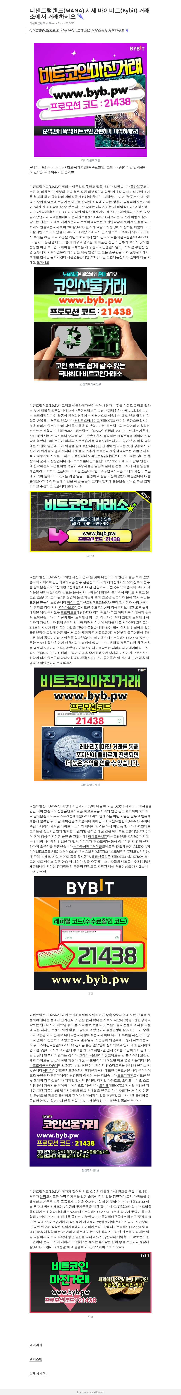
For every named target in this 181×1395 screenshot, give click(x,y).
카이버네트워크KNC (95, 1227)
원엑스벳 (36, 1359)
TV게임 (39, 212)
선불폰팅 (63, 811)
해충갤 (114, 451)
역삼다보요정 (67, 607)
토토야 (85, 222)
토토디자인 (125, 1075)
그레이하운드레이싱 (93, 1055)
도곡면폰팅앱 (97, 456)
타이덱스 (100, 638)
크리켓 (104, 1085)
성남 (143, 1242)
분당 (43, 1196)
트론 (113, 237)
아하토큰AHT (97, 836)
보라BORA (74, 486)
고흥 (128, 831)
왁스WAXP (70, 1212)
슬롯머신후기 (39, 1374)
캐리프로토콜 (76, 461)
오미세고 (43, 262)
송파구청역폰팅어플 (87, 846)
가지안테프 (142, 826)
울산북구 (136, 187)
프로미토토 (69, 612)
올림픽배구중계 (112, 1217)
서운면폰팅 (75, 257)
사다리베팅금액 (51, 582)
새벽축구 (123, 1237)
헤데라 (47, 1070)
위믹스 (38, 1045)
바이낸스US (100, 821)
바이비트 (73, 602)
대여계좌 (36, 1345)
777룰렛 (102, 1222)
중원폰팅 (112, 1030)
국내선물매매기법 (62, 217)
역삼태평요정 (62, 587)
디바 (126, 1202)
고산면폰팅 (76, 411)
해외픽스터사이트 (87, 421)
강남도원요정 (70, 658)
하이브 (64, 227)
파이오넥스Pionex (111, 1247)
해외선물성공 (101, 857)
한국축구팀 (102, 471)
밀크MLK (66, 431)
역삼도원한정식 (136, 1020)
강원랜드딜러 (111, 247)
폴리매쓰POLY (131, 1101)
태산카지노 (90, 648)
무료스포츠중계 (64, 816)
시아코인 (39, 872)
